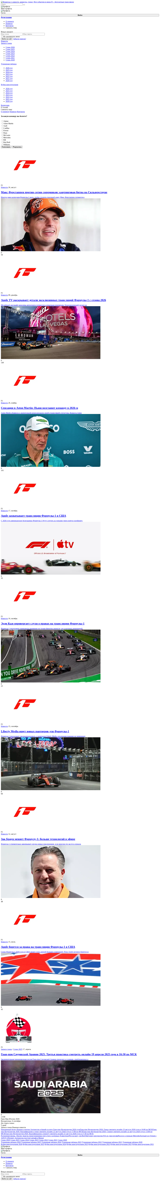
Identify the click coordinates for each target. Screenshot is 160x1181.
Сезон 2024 (24, 1140)
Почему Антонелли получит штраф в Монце (26, 1138)
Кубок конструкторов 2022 (99, 1144)
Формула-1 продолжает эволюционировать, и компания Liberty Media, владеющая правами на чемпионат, (43, 733)
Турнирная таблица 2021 (112, 1142)
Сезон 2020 (62, 1140)
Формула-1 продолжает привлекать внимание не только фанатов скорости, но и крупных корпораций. (42, 625)
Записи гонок (6, 1049)
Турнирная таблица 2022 (92, 1142)
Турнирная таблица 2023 (72, 1142)
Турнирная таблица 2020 (132, 1142)
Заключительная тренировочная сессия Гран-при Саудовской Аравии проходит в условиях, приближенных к (69, 1056)
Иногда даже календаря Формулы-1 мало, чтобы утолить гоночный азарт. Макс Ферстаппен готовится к (54, 194)
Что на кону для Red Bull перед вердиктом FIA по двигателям (93, 1136)
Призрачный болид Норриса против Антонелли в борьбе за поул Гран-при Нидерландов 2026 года (40, 1129)
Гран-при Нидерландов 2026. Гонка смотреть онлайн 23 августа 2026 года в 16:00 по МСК (116, 1129)
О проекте (10, 21)
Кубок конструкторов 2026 (11, 1144)
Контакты (9, 26)
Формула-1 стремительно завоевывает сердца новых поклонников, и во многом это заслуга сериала (41, 841)
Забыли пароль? (19, 39)
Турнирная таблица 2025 (31, 1142)
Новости (4, 187)
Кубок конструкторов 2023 (77, 1144)
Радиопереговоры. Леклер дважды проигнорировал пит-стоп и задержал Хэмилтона (35, 1136)
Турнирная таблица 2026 (11, 1142)
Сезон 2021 (52, 1140)
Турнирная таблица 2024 (51, 1142)
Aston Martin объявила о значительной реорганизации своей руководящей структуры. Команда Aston (41, 410)
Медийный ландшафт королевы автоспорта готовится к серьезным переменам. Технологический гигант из (53, 302)
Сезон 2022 (43, 1140)
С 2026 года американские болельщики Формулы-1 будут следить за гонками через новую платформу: (42, 518)
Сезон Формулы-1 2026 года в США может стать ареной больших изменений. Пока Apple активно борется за (45, 949)
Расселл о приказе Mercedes (129, 1136)
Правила (9, 24)
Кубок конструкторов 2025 (33, 1144)
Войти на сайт (7, 39)
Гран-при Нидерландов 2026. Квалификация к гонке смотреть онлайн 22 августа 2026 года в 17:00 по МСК (79, 1131)
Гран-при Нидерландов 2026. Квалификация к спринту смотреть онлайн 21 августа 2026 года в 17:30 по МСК (49, 1134)
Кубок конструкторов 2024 (55, 1144)
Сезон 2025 (17, 1049)
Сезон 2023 (33, 1140)
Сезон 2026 (5, 1140)
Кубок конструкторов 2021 (121, 1144)
